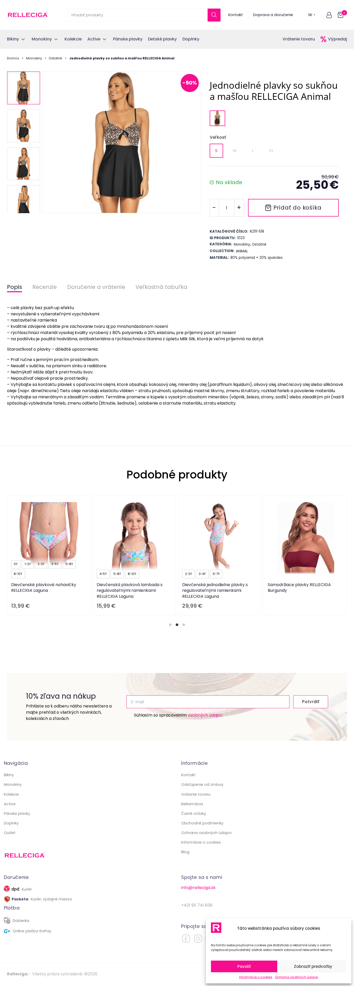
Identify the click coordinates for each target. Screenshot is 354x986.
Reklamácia (192, 804)
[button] (329, 15)
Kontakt (235, 14)
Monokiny (34, 58)
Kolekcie (11, 794)
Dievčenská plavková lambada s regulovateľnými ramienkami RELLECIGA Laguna (129, 590)
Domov (13, 58)
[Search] (214, 15)
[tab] (170, 624)
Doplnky (11, 823)
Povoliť (244, 966)
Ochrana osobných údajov (296, 977)
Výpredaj (337, 39)
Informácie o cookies (255, 977)
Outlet (10, 832)
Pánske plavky (17, 813)
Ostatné (55, 58)
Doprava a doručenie (273, 14)
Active (10, 804)
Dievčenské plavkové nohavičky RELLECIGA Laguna (43, 587)
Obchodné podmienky (202, 823)
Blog (185, 852)
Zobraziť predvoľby (313, 966)
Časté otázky (193, 813)
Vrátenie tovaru (298, 39)
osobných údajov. (205, 715)
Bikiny (9, 774)
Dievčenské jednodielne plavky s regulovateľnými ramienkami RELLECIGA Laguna (215, 590)
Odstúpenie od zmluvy (202, 784)
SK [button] (310, 14)
